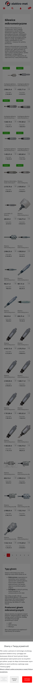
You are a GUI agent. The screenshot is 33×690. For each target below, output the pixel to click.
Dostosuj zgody (14, 679)
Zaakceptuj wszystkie (27, 679)
